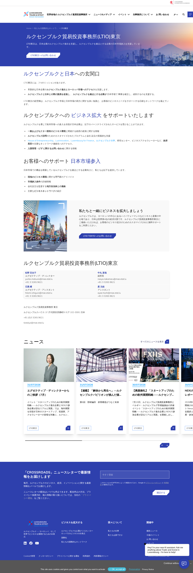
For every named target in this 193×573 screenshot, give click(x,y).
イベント (122, 14)
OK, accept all (118, 569)
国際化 (64, 537)
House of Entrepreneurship (40, 140)
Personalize (134, 569)
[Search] (183, 14)
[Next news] (167, 445)
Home (29, 28)
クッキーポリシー (46, 556)
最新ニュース (152, 531)
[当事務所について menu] (152, 14)
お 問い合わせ (162, 14)
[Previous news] (162, 445)
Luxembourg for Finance (82, 140)
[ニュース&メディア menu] (114, 14)
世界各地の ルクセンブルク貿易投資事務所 (67, 14)
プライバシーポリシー (154, 483)
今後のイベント (153, 535)
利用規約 (86, 556)
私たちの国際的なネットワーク (46, 28)
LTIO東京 (33, 428)
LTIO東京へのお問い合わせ (43, 55)
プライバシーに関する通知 (68, 556)
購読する (161, 492)
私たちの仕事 (113, 531)
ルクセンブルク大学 (105, 140)
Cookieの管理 (29, 556)
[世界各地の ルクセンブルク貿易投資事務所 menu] (89, 14)
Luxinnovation (62, 140)
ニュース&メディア (103, 14)
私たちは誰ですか (115, 535)
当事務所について (141, 14)
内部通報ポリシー (101, 556)
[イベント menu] (129, 14)
